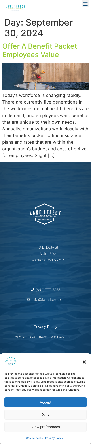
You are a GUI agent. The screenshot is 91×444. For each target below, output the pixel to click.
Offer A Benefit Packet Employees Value (39, 50)
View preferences (45, 427)
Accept (45, 402)
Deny (45, 414)
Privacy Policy (54, 438)
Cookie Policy (34, 438)
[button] (84, 362)
